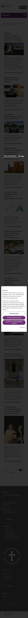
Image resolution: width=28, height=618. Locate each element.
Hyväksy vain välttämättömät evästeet (14, 322)
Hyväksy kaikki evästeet (14, 317)
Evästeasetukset (14, 313)
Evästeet (23, 327)
